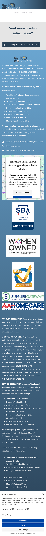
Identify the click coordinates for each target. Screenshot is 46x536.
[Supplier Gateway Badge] (23, 293)
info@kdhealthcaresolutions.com (20, 150)
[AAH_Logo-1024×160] (23, 304)
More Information (22, 192)
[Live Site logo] (11, 4)
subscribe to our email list (19, 448)
